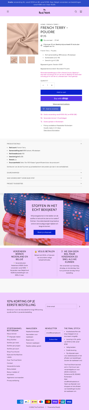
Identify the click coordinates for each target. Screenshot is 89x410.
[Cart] (80, 11)
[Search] (75, 11)
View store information (52, 130)
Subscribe (53, 339)
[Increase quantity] (51, 85)
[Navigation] (7, 11)
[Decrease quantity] (43, 85)
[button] (9, 39)
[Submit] (79, 306)
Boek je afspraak (44, 232)
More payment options (61, 104)
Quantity (44, 81)
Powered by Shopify (54, 407)
